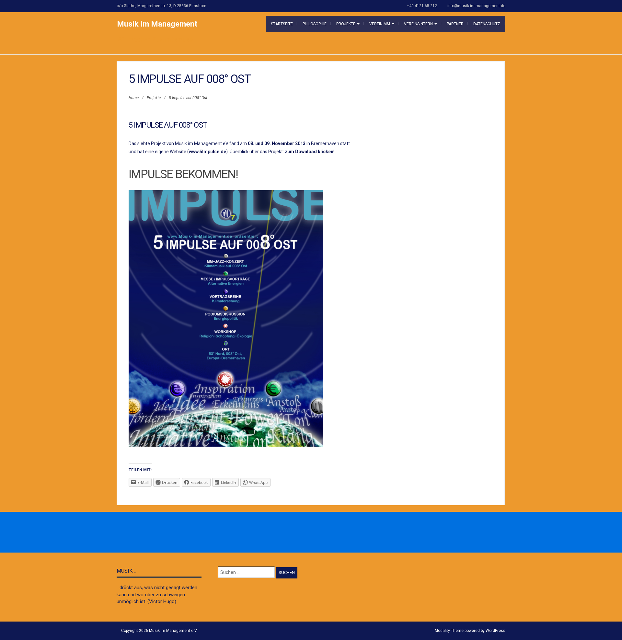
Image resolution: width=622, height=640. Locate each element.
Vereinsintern (419, 24)
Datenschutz (486, 24)
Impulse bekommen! (183, 174)
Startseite (282, 24)
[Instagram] (303, 532)
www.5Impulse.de (207, 151)
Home (134, 98)
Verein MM (380, 24)
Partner (455, 24)
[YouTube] (332, 532)
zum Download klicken (309, 151)
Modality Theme (449, 630)
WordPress (495, 630)
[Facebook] (289, 532)
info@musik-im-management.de (476, 6)
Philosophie (315, 24)
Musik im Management (157, 24)
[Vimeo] (318, 532)
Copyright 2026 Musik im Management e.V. (159, 630)
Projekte (346, 24)
